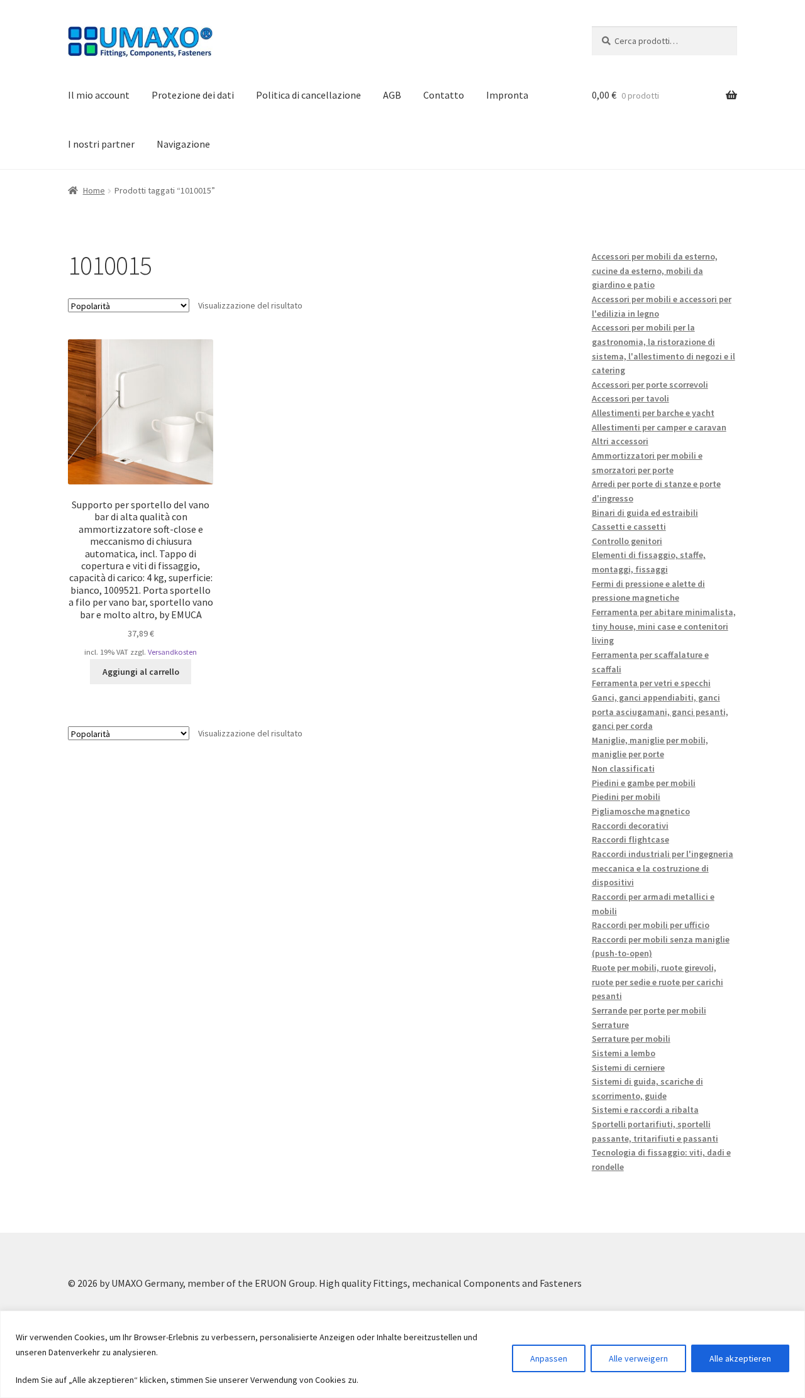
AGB (392, 95)
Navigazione (183, 144)
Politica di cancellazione (308, 95)
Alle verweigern (638, 1358)
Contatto (443, 95)
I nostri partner (101, 144)
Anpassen (548, 1358)
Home (94, 190)
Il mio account (99, 95)
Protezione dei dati (193, 95)
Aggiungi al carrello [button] (141, 671)
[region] (402, 1354)
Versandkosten (172, 652)
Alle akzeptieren (740, 1358)
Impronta (507, 95)
